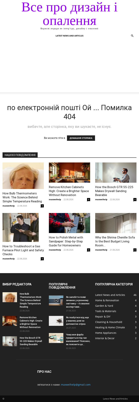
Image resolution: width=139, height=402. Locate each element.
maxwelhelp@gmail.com (75, 384)
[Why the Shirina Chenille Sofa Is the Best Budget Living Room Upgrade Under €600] (115, 223)
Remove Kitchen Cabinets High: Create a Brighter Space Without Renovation (69, 191)
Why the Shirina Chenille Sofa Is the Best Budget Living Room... (115, 241)
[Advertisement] (69, 67)
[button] (132, 36)
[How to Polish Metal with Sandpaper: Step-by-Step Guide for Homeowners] (69, 223)
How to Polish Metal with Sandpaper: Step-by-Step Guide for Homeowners (66, 241)
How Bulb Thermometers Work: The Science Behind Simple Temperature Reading (22, 197)
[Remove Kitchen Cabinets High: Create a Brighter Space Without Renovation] (69, 172)
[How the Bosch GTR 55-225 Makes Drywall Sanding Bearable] (115, 172)
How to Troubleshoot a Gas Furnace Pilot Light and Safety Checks (23, 250)
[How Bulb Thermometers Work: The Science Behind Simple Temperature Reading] (23, 175)
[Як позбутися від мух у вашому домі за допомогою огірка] (56, 321)
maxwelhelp (9, 205)
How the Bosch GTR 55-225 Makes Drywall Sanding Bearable (114, 191)
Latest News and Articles (69, 35)
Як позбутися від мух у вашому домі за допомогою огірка (77, 320)
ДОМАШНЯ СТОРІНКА (81, 138)
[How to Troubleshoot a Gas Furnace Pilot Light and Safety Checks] (23, 227)
